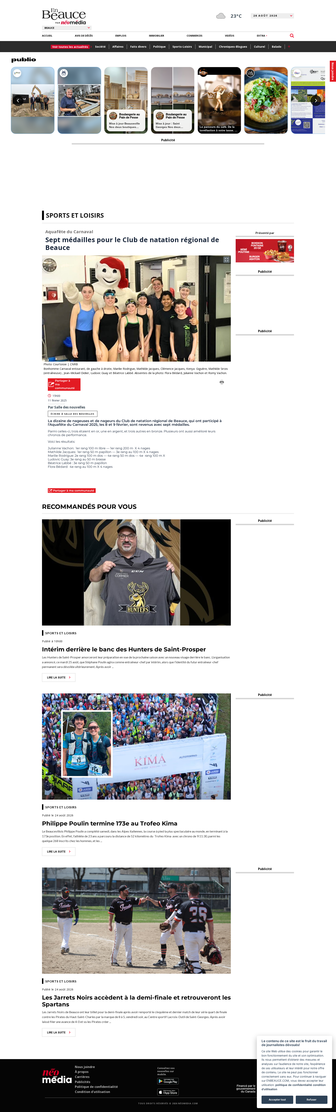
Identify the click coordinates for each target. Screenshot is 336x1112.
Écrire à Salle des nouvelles (72, 413)
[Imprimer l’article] (222, 382)
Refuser (311, 1099)
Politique (159, 46)
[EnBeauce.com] (57, 1081)
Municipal (205, 46)
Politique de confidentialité (96, 1087)
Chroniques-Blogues (233, 46)
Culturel (259, 46)
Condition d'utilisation (92, 1092)
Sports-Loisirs (182, 46)
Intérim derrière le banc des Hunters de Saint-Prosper (124, 649)
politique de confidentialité (293, 1085)
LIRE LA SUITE (56, 677)
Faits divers (138, 46)
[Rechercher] (292, 35)
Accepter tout (277, 1099)
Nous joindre (85, 1067)
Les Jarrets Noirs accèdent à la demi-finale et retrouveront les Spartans (136, 1001)
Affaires (117, 46)
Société (100, 46)
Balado (276, 46)
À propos (81, 1072)
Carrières (82, 1077)
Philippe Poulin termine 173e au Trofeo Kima (110, 823)
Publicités (82, 1082)
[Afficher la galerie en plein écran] (226, 259)
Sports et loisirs (75, 215)
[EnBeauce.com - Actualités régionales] (64, 16)
